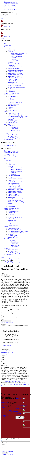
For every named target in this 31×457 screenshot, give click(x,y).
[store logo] (4, 19)
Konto (2, 257)
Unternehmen (4, 402)
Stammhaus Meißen (9, 5)
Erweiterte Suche (5, 16)
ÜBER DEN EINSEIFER (10, 2)
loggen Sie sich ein (14, 384)
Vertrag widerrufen (18, 412)
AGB (17, 401)
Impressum (18, 398)
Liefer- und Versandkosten (12, 410)
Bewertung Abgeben (14, 381)
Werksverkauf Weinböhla (11, 3)
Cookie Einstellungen (19, 417)
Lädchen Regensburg (10, 6)
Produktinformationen (7, 351)
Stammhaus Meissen (9, 154)
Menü (2, 38)
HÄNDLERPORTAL (11, 9)
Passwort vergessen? (7, 451)
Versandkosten (7, 345)
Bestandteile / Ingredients (7, 352)
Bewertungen (5, 354)
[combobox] (9, 14)
